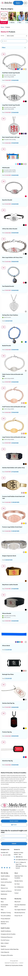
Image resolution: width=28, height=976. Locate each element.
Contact (16, 893)
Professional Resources (6, 937)
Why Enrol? (17, 901)
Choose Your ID (18, 915)
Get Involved (18, 890)
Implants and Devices (6, 891)
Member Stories (19, 881)
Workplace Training (6, 912)
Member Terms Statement (5, 922)
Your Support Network (20, 909)
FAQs (2, 909)
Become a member (14, 821)
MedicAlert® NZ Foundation (19, 877)
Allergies (3, 885)
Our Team (17, 884)
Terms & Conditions (6, 915)
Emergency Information (7, 955)
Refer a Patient (4, 943)
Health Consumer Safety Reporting (9, 949)
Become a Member (18, 3)
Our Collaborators (19, 887)
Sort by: (2, 35)
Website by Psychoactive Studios (14, 965)
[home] (6, 3)
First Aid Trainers (5, 940)
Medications (4, 894)
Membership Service (20, 912)
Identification (4, 879)
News (2, 901)
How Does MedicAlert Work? (20, 905)
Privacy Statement (5, 918)
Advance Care (4, 888)
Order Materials (5, 952)
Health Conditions (5, 876)
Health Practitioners (6, 931)
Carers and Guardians (6, 882)
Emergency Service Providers (8, 934)
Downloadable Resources (4, 905)
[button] (25, 3)
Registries (3, 946)
